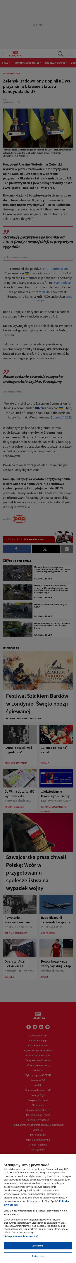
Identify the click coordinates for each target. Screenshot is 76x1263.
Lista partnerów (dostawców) (21, 1236)
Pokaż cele (38, 1256)
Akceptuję (37, 1245)
